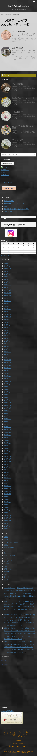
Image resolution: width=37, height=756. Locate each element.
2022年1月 (7, 357)
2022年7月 (7, 344)
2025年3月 (7, 282)
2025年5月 (7, 277)
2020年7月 (7, 389)
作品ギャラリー (29, 732)
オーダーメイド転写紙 (11, 542)
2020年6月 (7, 392)
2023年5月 (7, 328)
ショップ (16, 36)
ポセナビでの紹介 (7, 711)
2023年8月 (7, 322)
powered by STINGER (21, 753)
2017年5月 (7, 475)
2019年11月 (7, 405)
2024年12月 (7, 290)
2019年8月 (7, 413)
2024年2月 (7, 309)
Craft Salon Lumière (18, 6)
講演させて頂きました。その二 (13, 628)
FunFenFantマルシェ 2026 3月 (23, 98)
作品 (5, 566)
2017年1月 (7, 486)
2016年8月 (7, 499)
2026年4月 (7, 263)
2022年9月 (7, 338)
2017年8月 (7, 467)
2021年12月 (7, 360)
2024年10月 (7, 295)
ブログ (20, 732)
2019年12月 (7, 403)
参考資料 (6, 572)
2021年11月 (7, 362)
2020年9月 (7, 384)
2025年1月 (7, 287)
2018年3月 (7, 448)
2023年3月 (7, 333)
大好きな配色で (17, 48)
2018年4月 (7, 446)
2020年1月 (7, 400)
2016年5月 (7, 507)
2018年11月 (7, 429)
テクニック (7, 553)
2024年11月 (7, 293)
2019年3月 (7, 421)
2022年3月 (7, 352)
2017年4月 (7, 478)
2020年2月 (7, 397)
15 (18, 249)
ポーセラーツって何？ (10, 732)
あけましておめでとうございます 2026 (16, 209)
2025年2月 (7, 285)
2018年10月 (7, 432)
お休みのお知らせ (18, 31)
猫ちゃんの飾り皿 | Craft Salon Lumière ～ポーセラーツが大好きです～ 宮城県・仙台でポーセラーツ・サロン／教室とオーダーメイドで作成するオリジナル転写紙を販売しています (20, 593)
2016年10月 (7, 494)
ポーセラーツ (24, 36)
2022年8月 (7, 341)
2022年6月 (7, 346)
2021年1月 (7, 378)
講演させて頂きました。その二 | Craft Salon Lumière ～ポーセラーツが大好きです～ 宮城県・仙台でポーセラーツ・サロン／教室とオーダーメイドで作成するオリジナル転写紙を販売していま (20, 620)
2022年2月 (7, 354)
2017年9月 (7, 464)
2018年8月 (7, 435)
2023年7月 (7, 325)
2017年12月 (7, 456)
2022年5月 (7, 349)
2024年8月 (7, 298)
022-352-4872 (19, 746)
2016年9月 (7, 496)
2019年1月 (7, 427)
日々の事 (31, 36)
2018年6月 (7, 440)
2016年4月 (7, 510)
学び (5, 574)
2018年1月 (7, 454)
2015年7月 (7, 529)
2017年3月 (7, 480)
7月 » (8, 255)
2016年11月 (7, 491)
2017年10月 (7, 462)
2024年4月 (7, 306)
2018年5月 (7, 443)
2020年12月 (7, 381)
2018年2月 (7, 451)
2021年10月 (7, 365)
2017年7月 (7, 470)
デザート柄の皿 (17, 84)
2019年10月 (7, 408)
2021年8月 (7, 368)
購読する (6, 75)
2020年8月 (7, 387)
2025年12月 (7, 269)
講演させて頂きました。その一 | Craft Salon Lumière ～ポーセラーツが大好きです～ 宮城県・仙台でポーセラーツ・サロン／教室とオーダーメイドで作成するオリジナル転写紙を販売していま (20, 633)
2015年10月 (7, 521)
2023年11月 (7, 317)
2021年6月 (7, 370)
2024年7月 (7, 301)
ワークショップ (17, 140)
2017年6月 (7, 472)
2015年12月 (7, 515)
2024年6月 (7, 303)
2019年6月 (7, 419)
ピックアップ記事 (9, 556)
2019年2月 (7, 424)
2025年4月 (7, 279)
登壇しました (8, 601)
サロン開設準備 (9, 547)
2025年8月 (7, 271)
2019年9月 (7, 411)
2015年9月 (7, 523)
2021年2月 (7, 376)
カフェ (6, 545)
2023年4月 (7, 330)
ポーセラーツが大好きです (18, 743)
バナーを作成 (4, 664)
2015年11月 (7, 518)
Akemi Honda (4, 660)
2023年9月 (7, 320)
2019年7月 (7, 416)
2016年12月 (7, 488)
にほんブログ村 (6, 182)
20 (8, 251)
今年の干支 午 (17, 112)
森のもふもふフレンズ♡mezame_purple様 (18, 641)
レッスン (6, 564)
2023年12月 (7, 314)
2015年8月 (7, 526)
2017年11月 (7, 459)
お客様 (6, 537)
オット (6, 539)
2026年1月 (7, 266)
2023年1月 (7, 336)
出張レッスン (8, 569)
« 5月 (3, 255)
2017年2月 (7, 483)
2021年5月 (7, 373)
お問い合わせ (21, 736)
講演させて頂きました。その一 (13, 615)
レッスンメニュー (23, 734)
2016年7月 (7, 502)
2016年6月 (7, 504)
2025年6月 (7, 274)
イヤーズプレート (9, 588)
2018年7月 (7, 437)
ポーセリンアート (28, 52)
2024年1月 (7, 311)
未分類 (6, 580)
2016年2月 (7, 513)
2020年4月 (7, 395)
